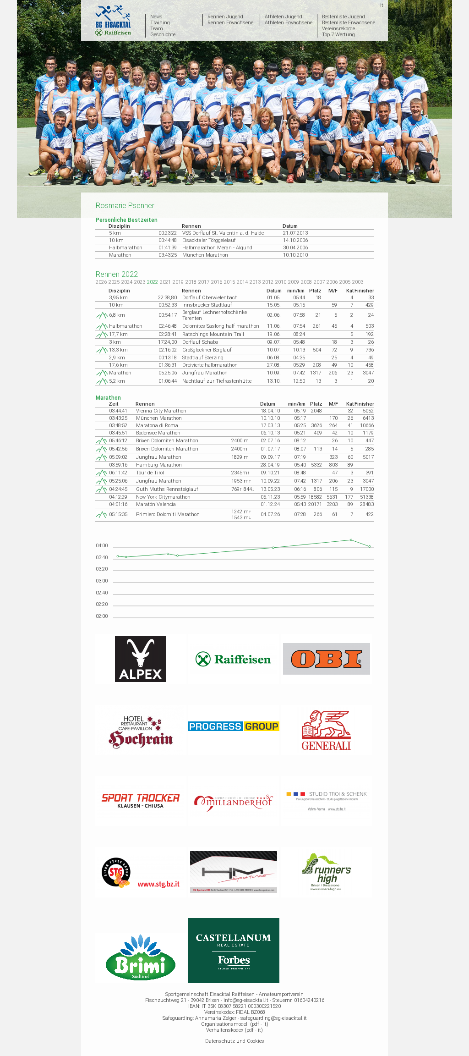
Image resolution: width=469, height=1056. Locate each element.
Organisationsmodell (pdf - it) (234, 1024)
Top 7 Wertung (338, 35)
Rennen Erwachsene (230, 23)
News (156, 17)
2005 (344, 282)
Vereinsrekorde (338, 29)
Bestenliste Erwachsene (348, 23)
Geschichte (162, 35)
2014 (242, 282)
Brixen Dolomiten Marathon (167, 441)
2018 (190, 282)
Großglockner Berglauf (207, 350)
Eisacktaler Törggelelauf (209, 240)
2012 (267, 282)
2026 (101, 282)
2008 (306, 282)
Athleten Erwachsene (288, 23)
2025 (114, 282)
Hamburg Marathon (159, 465)
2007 (319, 282)
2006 (332, 282)
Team (156, 29)
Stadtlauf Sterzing (203, 358)
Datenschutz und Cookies (234, 1041)
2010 (280, 282)
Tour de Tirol (150, 473)
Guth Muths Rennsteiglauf (167, 489)
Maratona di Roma (157, 426)
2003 (357, 282)
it (381, 5)
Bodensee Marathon (158, 433)
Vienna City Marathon (161, 411)
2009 (293, 282)
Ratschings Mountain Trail (213, 334)
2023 (139, 282)
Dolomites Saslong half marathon (220, 326)
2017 (203, 282)
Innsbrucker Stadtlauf (207, 305)
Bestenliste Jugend (343, 17)
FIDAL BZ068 (250, 1012)
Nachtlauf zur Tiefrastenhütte (216, 381)
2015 (229, 282)
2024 (126, 282)
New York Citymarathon (163, 497)
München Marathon (205, 255)
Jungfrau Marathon (205, 373)
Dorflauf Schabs (200, 342)
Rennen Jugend (225, 17)
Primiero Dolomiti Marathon (168, 514)
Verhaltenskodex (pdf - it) (234, 1030)
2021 (165, 282)
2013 (255, 282)
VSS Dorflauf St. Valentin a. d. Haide (223, 233)
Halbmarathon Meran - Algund (217, 248)
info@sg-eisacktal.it (246, 1000)
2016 (216, 282)
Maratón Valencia (156, 504)
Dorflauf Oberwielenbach (210, 298)
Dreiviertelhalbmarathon (210, 365)
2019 (178, 282)
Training (160, 23)
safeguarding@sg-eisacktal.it (273, 1018)
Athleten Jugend (283, 17)
